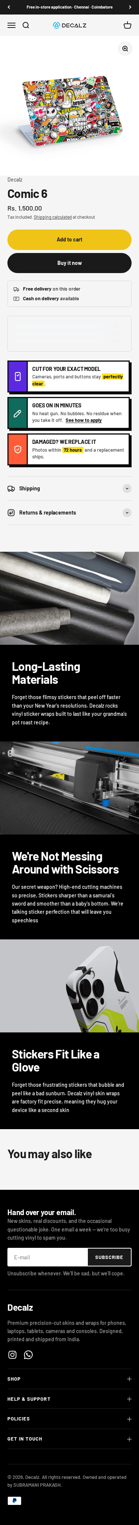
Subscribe (109, 1257)
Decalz (14, 179)
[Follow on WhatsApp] (28, 1355)
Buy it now (69, 263)
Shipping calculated (53, 217)
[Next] (130, 7)
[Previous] (8, 7)
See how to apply (84, 420)
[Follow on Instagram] (12, 1355)
